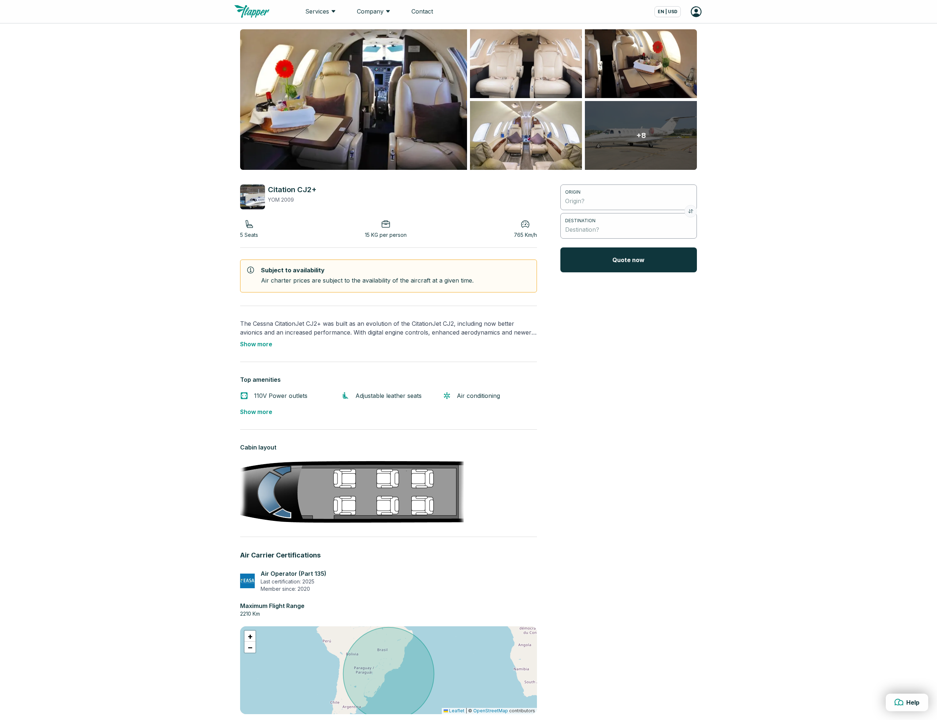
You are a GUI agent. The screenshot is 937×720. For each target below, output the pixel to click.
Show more (256, 344)
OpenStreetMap (490, 710)
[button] (249, 636)
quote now (628, 260)
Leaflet (456, 710)
